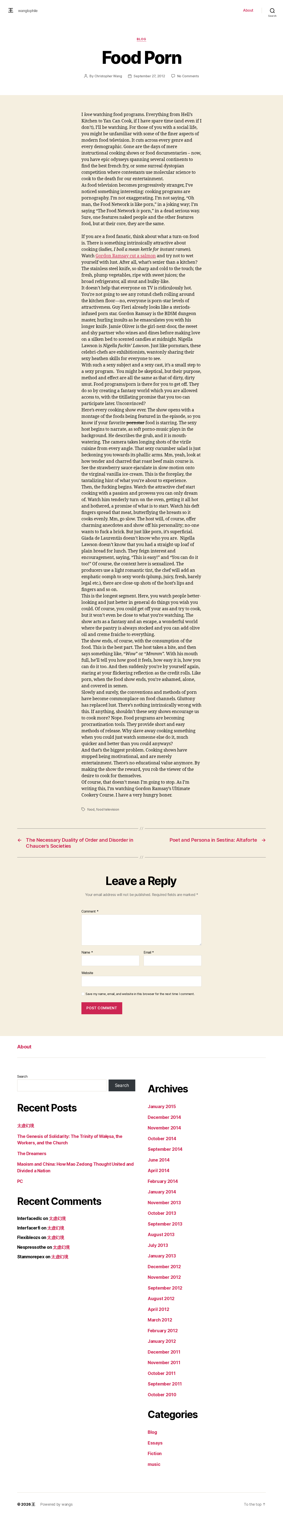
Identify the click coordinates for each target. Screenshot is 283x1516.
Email (149, 952)
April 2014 (158, 1170)
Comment (90, 911)
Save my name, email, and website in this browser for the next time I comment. (140, 994)
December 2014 (164, 1117)
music (154, 1464)
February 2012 (163, 1330)
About (248, 10)
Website (87, 973)
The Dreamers (31, 1153)
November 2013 (164, 1202)
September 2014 (165, 1149)
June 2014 (159, 1160)
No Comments (188, 76)
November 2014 (164, 1127)
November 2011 (164, 1362)
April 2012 (158, 1309)
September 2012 (165, 1288)
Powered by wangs (56, 1504)
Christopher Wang (108, 76)
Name (87, 952)
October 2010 (162, 1394)
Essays (155, 1443)
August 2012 (161, 1298)
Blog (141, 39)
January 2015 (162, 1106)
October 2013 (162, 1213)
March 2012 (160, 1320)
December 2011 (164, 1352)
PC (20, 1181)
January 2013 (162, 1255)
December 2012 (164, 1266)
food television (107, 809)
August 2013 (161, 1234)
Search (22, 1076)
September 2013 (165, 1224)
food (90, 809)
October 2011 (162, 1373)
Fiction (155, 1453)
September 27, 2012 (149, 76)
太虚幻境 (25, 1125)
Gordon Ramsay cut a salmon (126, 256)
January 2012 (162, 1341)
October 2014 (162, 1138)
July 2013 (158, 1245)
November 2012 (164, 1277)
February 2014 (163, 1181)
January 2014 (162, 1191)
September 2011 (165, 1384)
